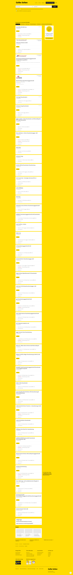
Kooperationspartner (40, 552)
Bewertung (22, 24)
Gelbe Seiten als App (29, 553)
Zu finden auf (50, 550)
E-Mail (18, 31)
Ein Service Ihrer (51, 571)
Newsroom (28, 552)
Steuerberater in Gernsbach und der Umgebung (20, 540)
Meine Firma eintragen (50, 2)
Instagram (49, 552)
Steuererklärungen (33, 24)
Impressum (17, 568)
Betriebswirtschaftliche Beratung (46, 24)
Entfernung (27, 24)
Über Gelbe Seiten (29, 550)
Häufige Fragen (17, 553)
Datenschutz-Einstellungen (31, 568)
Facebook (49, 553)
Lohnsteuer (38, 24)
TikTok (49, 556)
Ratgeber (43, 2)
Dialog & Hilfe (18, 550)
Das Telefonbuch (39, 553)
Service (39, 2)
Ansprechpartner (17, 552)
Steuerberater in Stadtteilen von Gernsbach (34, 540)
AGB (37, 568)
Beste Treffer (18, 24)
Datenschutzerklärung (23, 568)
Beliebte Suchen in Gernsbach (48, 539)
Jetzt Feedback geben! (49, 38)
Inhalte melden (41, 568)
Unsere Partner (40, 550)
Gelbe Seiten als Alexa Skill (30, 556)
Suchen (36, 2)
